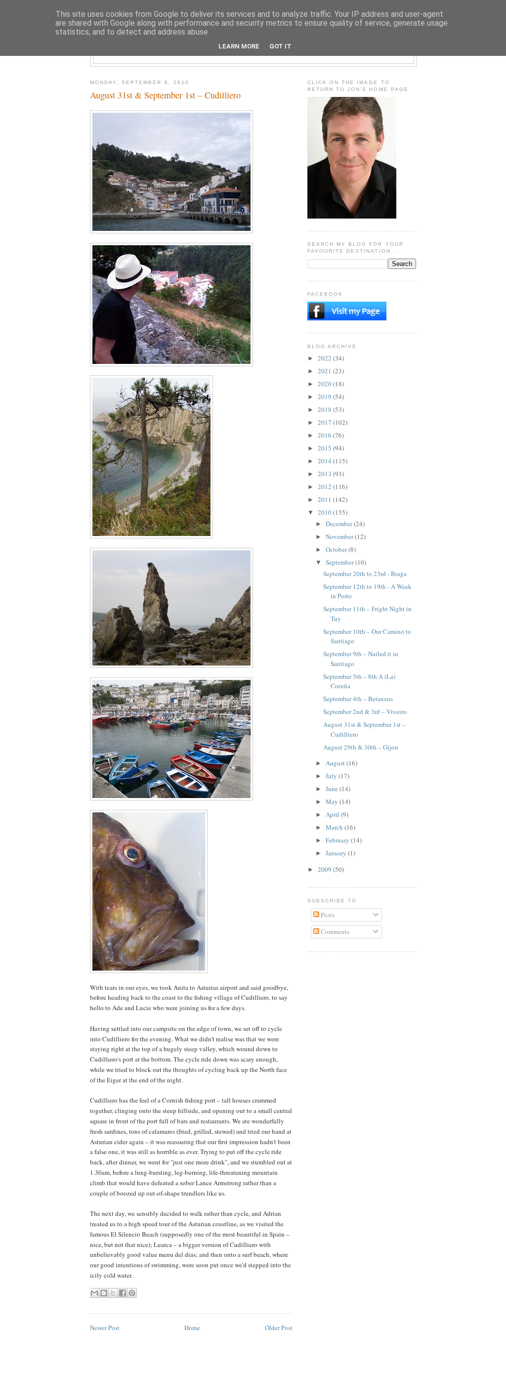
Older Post (279, 1327)
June (332, 788)
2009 (325, 869)
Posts (327, 914)
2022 (325, 358)
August (336, 762)
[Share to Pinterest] (132, 1293)
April (333, 814)
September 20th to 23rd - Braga (365, 573)
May (332, 801)
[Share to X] (113, 1293)
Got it (280, 46)
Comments (334, 931)
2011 (325, 499)
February (338, 840)
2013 (325, 473)
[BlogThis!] (104, 1293)
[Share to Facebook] (122, 1293)
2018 (325, 409)
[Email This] (94, 1293)
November (340, 536)
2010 (325, 512)
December (340, 523)
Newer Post (105, 1327)
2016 (325, 435)
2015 (325, 448)
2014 (325, 460)
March (335, 827)
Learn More (238, 46)
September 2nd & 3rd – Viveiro (365, 711)
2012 (325, 486)
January (337, 852)
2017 (325, 422)
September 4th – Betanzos (358, 698)
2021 (325, 370)
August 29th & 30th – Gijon (360, 747)
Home (192, 1327)
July (332, 775)
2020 (325, 383)
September (340, 562)
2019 (325, 396)
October (337, 549)
